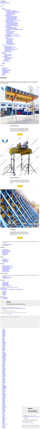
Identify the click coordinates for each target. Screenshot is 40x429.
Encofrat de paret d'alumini (11, 10)
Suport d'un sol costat (10, 32)
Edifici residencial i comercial (9, 49)
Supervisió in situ (5, 260)
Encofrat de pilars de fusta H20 (12, 17)
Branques (4, 68)
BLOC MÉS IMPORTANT (10, 289)
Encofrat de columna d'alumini (12, 16)
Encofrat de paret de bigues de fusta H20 (13, 11)
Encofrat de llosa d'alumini (11, 21)
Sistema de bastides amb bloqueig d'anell (13, 35)
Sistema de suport (7, 50)
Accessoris (6, 37)
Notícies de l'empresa (8, 54)
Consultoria (4, 258)
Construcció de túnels (8, 51)
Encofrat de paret (7, 9)
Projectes (3, 63)
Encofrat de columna (8, 15)
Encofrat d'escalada (8, 26)
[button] (20, 134)
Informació (4, 53)
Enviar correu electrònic (4, 297)
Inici (3, 62)
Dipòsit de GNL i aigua (6, 269)
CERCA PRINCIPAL (19, 289)
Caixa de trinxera (9, 33)
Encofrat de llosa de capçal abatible (12, 22)
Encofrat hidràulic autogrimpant (12, 28)
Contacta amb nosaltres (6, 70)
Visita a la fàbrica (7, 58)
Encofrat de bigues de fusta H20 (12, 23)
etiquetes (3, 75)
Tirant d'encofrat (9, 41)
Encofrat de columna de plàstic (12, 18)
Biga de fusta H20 (10, 42)
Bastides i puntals (7, 34)
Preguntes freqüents (8, 59)
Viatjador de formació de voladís (7, 267)
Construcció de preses (6, 268)
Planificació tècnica (5, 259)
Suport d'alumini (9, 39)
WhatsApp (6, 298)
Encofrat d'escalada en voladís (12, 27)
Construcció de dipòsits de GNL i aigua (11, 48)
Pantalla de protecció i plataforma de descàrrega (14, 29)
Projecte (3, 45)
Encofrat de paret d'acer (10, 13)
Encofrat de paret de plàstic (11, 14)
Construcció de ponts (8, 46)
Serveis (3, 52)
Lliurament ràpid (5, 261)
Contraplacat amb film (10, 38)
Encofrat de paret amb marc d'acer (12, 12)
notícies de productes (8, 55)
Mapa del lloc (3, 289)
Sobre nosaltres (5, 56)
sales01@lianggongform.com (7, 244)
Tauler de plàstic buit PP (11, 44)
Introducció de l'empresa (9, 57)
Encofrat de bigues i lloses (6, 251)
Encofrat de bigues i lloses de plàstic (13, 25)
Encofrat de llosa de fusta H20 (12, 24)
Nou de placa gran (10, 40)
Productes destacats (3, 288)
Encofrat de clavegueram (11, 31)
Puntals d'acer (9, 36)
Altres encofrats (7, 30)
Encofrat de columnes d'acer (11, 19)
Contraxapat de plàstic (10, 43)
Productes (4, 8)
